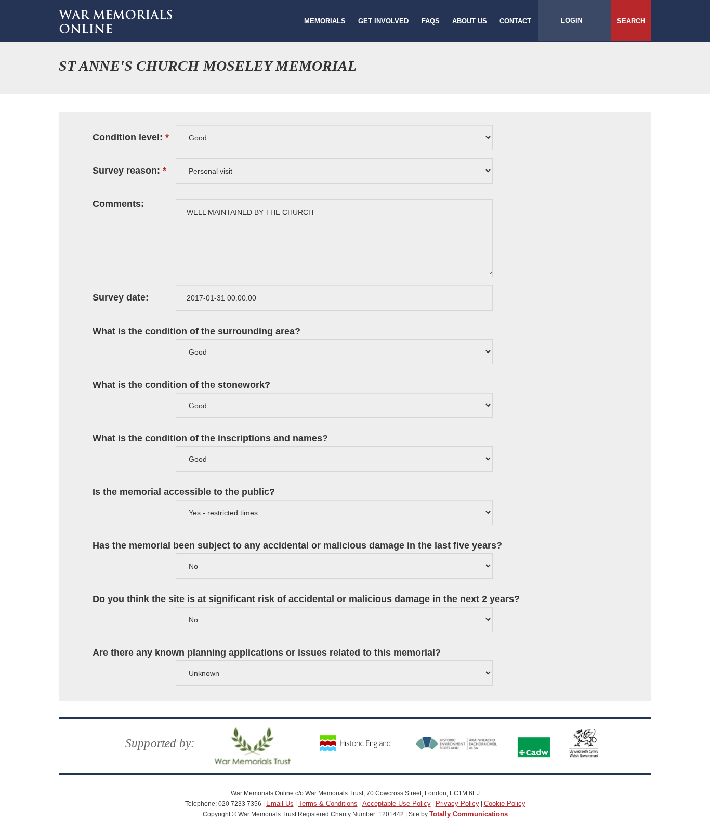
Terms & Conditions (328, 803)
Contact (515, 21)
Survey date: (121, 298)
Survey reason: (126, 171)
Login (571, 20)
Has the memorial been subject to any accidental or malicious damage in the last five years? (297, 546)
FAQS (431, 21)
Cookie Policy (504, 803)
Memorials (325, 21)
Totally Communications (468, 814)
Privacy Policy (457, 803)
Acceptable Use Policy (396, 803)
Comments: (118, 204)
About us (469, 21)
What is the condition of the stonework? (181, 385)
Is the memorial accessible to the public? (184, 492)
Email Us (280, 803)
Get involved (383, 21)
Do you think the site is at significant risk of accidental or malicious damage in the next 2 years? (306, 599)
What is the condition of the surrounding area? (196, 331)
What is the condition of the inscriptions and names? (210, 438)
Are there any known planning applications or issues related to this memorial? (267, 653)
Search (631, 21)
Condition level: (128, 137)
